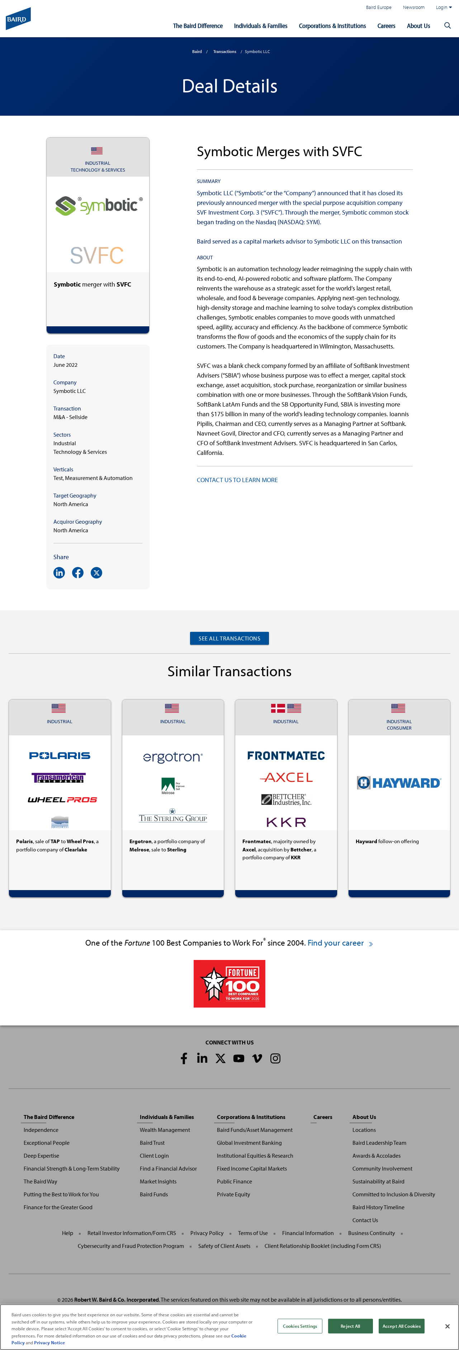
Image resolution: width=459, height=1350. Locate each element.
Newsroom (414, 7)
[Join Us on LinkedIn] (202, 1058)
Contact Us (365, 1220)
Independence (41, 1129)
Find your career (337, 942)
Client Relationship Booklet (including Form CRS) (323, 1245)
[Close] (447, 1326)
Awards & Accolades (376, 1155)
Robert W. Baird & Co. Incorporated (116, 1299)
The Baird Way (40, 1181)
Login (442, 7)
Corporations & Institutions (332, 25)
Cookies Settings (300, 1326)
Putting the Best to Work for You (61, 1194)
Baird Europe (379, 7)
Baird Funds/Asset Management (255, 1129)
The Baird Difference (198, 25)
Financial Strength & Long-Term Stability (72, 1168)
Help (67, 1232)
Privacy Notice (49, 1342)
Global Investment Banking (249, 1142)
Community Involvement (382, 1168)
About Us (418, 25)
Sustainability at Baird (378, 1181)
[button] (447, 25)
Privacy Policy (207, 1232)
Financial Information (308, 1232)
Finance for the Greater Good (58, 1207)
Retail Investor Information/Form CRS (131, 1232)
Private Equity (233, 1194)
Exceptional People (47, 1142)
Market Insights (158, 1181)
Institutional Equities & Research (255, 1155)
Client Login (154, 1155)
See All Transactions (229, 638)
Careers (387, 25)
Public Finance (234, 1181)
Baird (197, 51)
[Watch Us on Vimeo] (257, 1058)
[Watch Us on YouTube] (238, 1058)
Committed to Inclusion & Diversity (393, 1194)
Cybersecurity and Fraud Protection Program (131, 1245)
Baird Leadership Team (379, 1142)
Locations (364, 1129)
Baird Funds (154, 1194)
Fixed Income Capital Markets (252, 1168)
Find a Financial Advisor (168, 1168)
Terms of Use (253, 1232)
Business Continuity (371, 1232)
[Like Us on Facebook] (184, 1058)
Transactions (224, 51)
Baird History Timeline (378, 1207)
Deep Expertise (41, 1155)
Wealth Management (165, 1129)
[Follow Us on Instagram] (275, 1058)
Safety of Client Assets (224, 1245)
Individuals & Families (261, 25)
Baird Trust (152, 1142)
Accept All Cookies (402, 1326)
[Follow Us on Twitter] (220, 1058)
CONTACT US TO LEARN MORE (237, 480)
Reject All (350, 1326)
